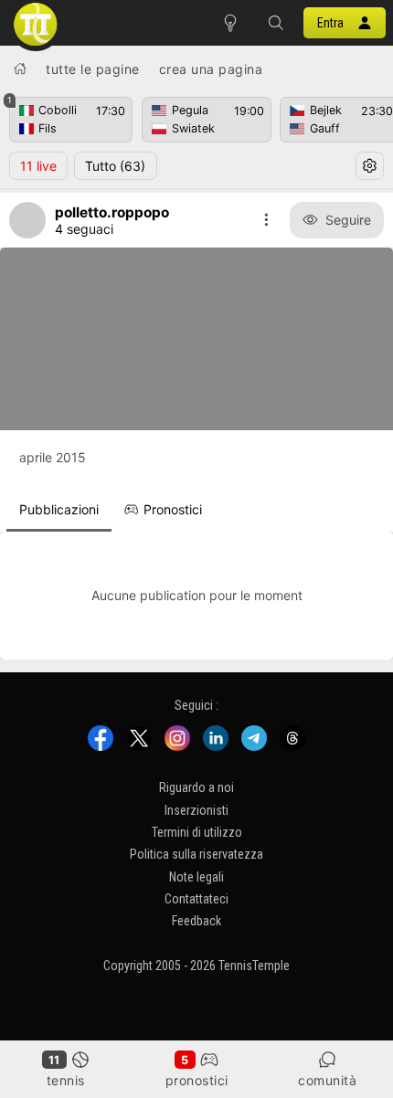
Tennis (66, 1080)
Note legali (196, 876)
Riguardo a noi (196, 787)
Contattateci (196, 899)
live (38, 166)
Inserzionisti (196, 809)
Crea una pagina (211, 69)
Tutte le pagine (93, 69)
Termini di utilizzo (197, 832)
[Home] (20, 68)
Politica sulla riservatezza (196, 854)
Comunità (327, 1080)
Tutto (115, 166)
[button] (276, 22)
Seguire (348, 219)
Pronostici (196, 1080)
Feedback (196, 920)
